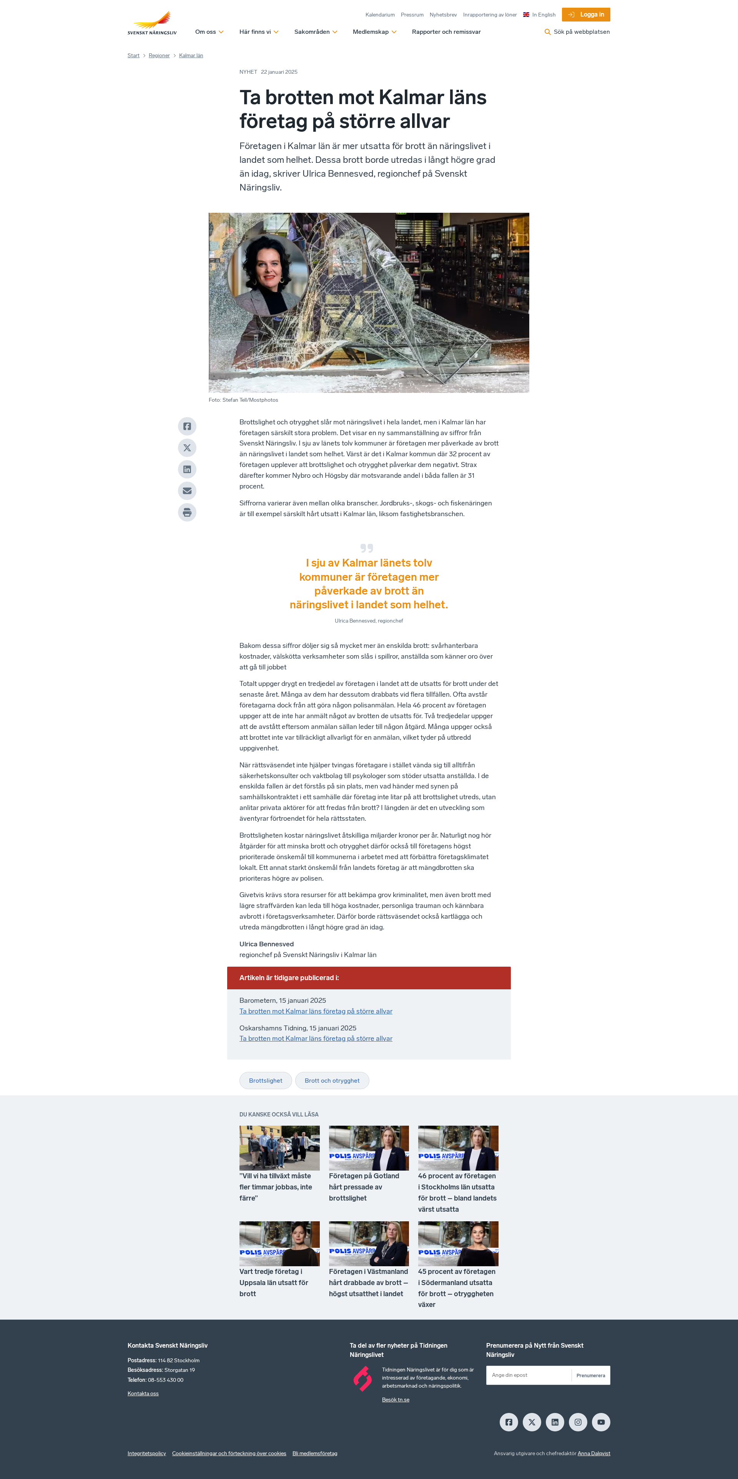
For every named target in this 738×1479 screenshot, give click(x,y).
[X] (187, 448)
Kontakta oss (143, 1393)
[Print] (187, 512)
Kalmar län (191, 55)
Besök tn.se (395, 1399)
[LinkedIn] (187, 469)
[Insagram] (578, 1422)
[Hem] (152, 23)
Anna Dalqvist (594, 1453)
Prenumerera (591, 1375)
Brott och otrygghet (332, 1080)
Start (134, 55)
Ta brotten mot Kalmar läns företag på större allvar (315, 1011)
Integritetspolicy (147, 1453)
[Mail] (187, 491)
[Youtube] (601, 1422)
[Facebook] (187, 426)
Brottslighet (266, 1080)
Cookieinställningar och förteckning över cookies (229, 1453)
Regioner (159, 55)
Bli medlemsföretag (315, 1453)
